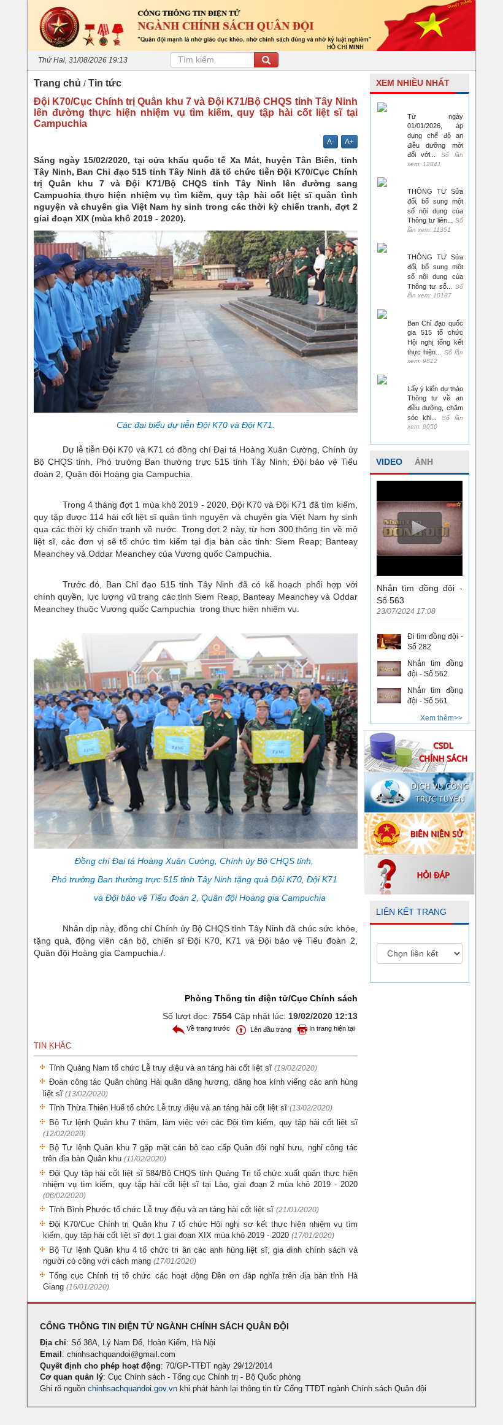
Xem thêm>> (441, 718)
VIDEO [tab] (389, 462)
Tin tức (104, 83)
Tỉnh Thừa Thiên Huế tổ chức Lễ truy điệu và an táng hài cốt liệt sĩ (190, 1107)
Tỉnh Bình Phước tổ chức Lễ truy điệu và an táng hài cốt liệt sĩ (184, 1209)
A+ (349, 141)
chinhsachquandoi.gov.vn (132, 1388)
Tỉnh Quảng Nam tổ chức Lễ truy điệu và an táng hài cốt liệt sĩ (183, 1067)
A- (330, 141)
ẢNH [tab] (424, 462)
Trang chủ (57, 83)
